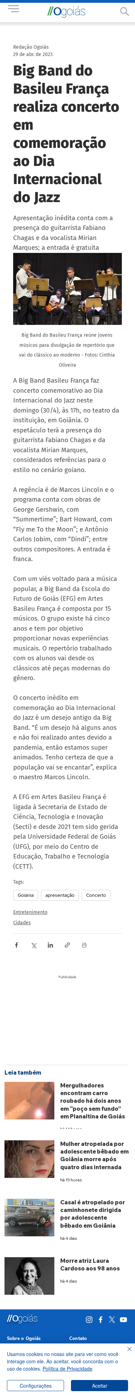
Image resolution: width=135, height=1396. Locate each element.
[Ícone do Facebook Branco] (100, 1319)
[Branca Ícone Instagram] (89, 1319)
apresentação (59, 895)
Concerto (96, 895)
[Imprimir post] (84, 945)
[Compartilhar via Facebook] (16, 945)
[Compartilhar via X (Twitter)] (33, 945)
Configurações (36, 1385)
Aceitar (99, 1385)
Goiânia (26, 895)
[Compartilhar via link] (67, 945)
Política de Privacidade (67, 1368)
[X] (112, 1319)
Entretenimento (30, 912)
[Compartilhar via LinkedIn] (50, 945)
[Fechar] (125, 1353)
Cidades (22, 923)
